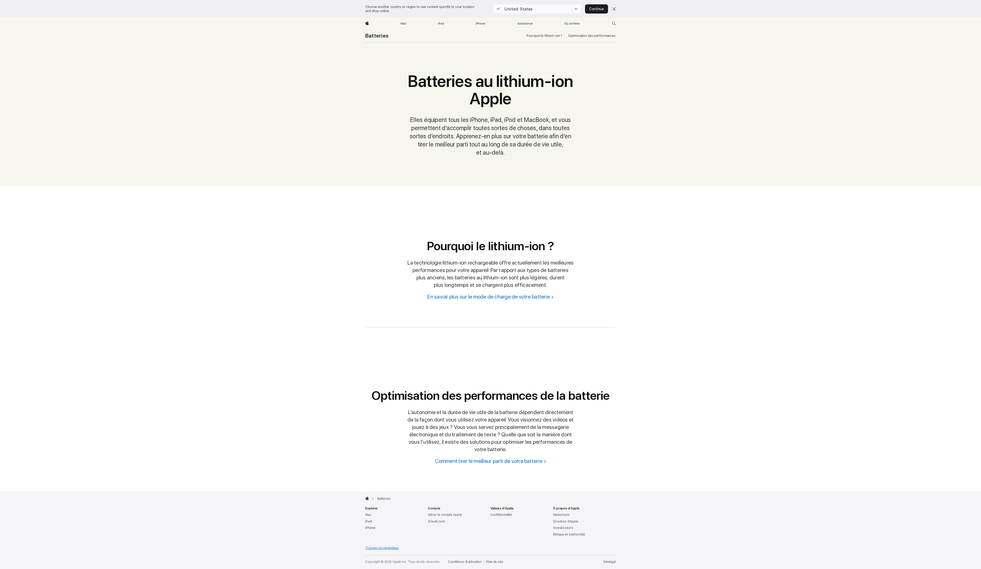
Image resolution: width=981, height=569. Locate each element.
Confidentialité (501, 515)
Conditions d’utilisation (465, 562)
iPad (368, 521)
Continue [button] (596, 9)
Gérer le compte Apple (445, 515)
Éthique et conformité (569, 534)
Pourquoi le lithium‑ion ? (544, 36)
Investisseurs (563, 528)
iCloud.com (436, 521)
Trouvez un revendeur (382, 548)
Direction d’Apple (565, 521)
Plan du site (494, 562)
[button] (537, 9)
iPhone (370, 528)
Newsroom (561, 515)
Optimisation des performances (592, 36)
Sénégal (609, 562)
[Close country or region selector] (614, 9)
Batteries (377, 36)
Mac (368, 515)
